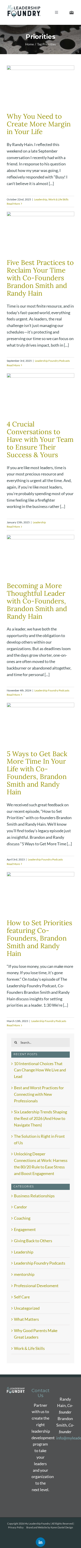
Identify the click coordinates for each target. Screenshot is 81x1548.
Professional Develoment (36, 1285)
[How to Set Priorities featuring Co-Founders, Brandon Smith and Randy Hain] (40, 893)
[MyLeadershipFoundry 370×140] (23, 7)
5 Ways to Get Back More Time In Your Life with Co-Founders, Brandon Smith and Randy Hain (37, 772)
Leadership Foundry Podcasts (52, 360)
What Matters (26, 1319)
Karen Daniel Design (62, 1527)
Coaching (22, 1218)
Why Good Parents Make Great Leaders (35, 1333)
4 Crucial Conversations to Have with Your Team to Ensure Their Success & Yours (40, 439)
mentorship (24, 1274)
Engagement (25, 1229)
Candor (20, 1206)
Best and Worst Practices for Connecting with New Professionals (39, 1094)
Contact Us (41, 1393)
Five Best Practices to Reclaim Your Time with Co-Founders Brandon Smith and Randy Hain (40, 277)
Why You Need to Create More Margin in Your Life (39, 124)
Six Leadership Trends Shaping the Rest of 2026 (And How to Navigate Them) (40, 1118)
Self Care (22, 1296)
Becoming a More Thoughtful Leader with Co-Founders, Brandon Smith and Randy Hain (37, 601)
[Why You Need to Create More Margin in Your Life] (40, 86)
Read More (13, 203)
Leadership (40, 199)
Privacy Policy (16, 1527)
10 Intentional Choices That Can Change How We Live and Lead (40, 1070)
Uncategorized (27, 1308)
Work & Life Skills (58, 199)
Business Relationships (34, 1195)
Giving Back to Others (33, 1240)
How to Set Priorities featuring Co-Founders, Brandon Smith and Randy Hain (39, 938)
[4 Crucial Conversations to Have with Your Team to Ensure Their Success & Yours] (40, 394)
